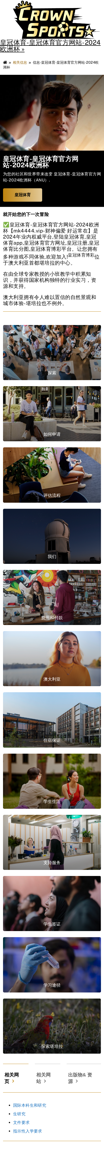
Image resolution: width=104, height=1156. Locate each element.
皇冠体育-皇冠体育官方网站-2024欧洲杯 (50, 46)
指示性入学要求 (27, 1131)
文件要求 (21, 1122)
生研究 (19, 1114)
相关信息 (20, 62)
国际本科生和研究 (29, 1105)
